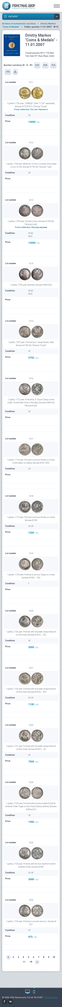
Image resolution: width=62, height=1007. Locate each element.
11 (24, 961)
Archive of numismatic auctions (19, 23)
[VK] (10, 1001)
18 (31, 961)
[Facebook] (4, 1001)
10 (53, 957)
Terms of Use (50, 997)
